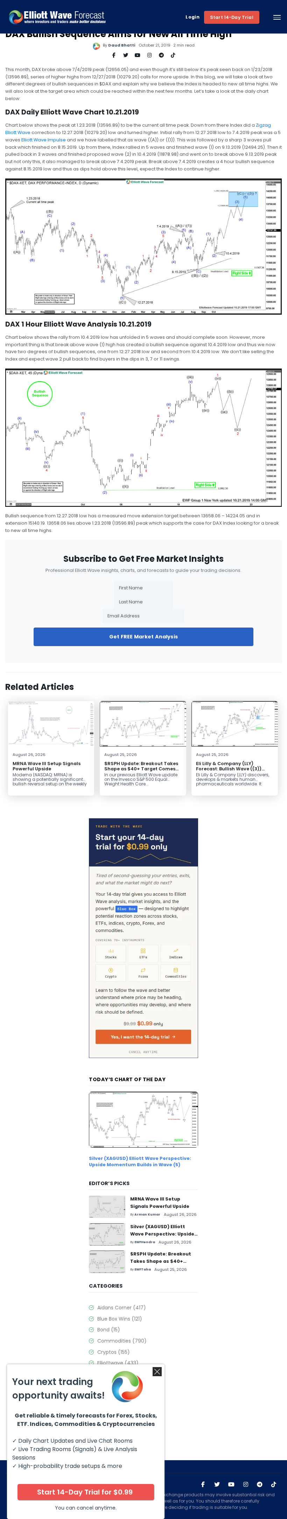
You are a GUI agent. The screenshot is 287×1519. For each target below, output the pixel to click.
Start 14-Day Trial (231, 17)
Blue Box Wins (119, 1318)
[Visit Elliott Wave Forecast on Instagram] (245, 1485)
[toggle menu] (277, 17)
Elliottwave (118, 1362)
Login (193, 17)
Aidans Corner (121, 1307)
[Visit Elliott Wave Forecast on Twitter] (217, 1485)
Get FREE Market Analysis (143, 636)
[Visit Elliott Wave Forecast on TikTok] (273, 1485)
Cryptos (113, 1352)
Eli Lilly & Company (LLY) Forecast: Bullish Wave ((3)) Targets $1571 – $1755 (228, 769)
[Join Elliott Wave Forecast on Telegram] (259, 1485)
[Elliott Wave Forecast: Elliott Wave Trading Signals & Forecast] (57, 17)
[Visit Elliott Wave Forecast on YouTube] (231, 1485)
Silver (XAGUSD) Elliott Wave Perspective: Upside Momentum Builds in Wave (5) (140, 1161)
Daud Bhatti (121, 45)
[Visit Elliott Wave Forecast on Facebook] (203, 1485)
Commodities (122, 1340)
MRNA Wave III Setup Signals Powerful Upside (46, 766)
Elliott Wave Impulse (43, 140)
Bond (108, 1329)
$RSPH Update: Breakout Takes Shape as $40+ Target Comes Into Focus (141, 769)
